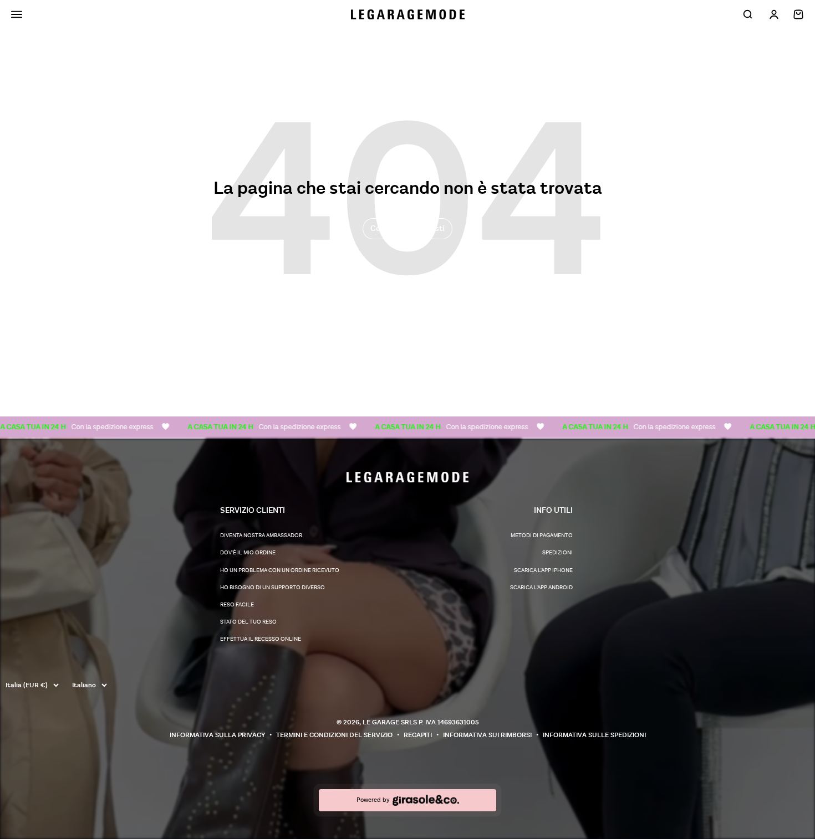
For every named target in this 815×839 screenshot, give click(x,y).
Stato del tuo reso (248, 622)
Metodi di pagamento (542, 535)
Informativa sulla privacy (217, 735)
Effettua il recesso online (260, 639)
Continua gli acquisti (407, 228)
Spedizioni (557, 552)
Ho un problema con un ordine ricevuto (279, 570)
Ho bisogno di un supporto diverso (272, 587)
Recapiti (418, 735)
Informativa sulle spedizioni (594, 735)
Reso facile (237, 604)
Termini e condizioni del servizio (334, 735)
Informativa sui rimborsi (487, 735)
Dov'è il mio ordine (248, 552)
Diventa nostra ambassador (261, 535)
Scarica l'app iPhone (543, 570)
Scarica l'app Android (541, 587)
